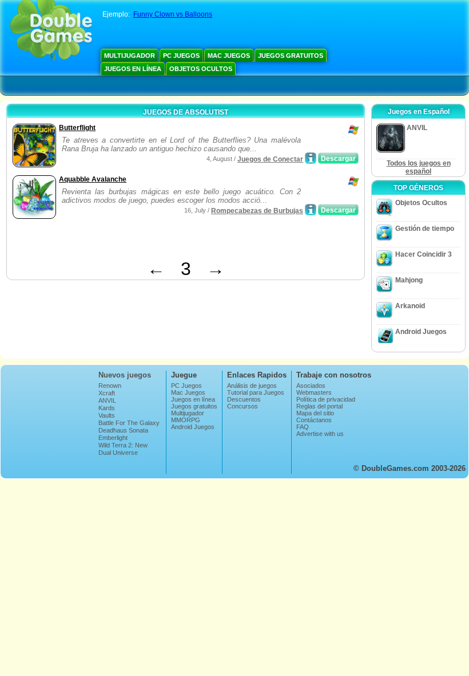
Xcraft (106, 393)
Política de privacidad (325, 399)
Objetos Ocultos (200, 68)
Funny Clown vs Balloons (172, 14)
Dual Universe (118, 452)
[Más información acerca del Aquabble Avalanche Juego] (310, 209)
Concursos (242, 406)
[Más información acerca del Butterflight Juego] (310, 158)
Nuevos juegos (124, 375)
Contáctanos (314, 419)
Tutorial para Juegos (255, 392)
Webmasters (314, 392)
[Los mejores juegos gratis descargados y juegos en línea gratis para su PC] (51, 31)
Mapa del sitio (315, 413)
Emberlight (113, 437)
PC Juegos (181, 55)
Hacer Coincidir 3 (423, 254)
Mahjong (409, 280)
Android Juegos (421, 332)
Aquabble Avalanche (92, 179)
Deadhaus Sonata (123, 430)
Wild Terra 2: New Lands (123, 448)
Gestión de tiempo (424, 229)
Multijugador (129, 55)
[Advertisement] (143, 241)
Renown (109, 385)
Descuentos (244, 399)
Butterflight (77, 128)
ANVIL (107, 400)
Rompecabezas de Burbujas (257, 211)
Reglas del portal (319, 406)
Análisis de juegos (252, 385)
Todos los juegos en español (419, 167)
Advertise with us (320, 433)
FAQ (302, 426)
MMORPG (185, 419)
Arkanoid (410, 306)
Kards (106, 407)
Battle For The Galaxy (129, 422)
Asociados (310, 385)
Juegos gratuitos (290, 55)
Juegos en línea (132, 68)
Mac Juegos (229, 55)
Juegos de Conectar (270, 159)
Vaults (106, 415)
